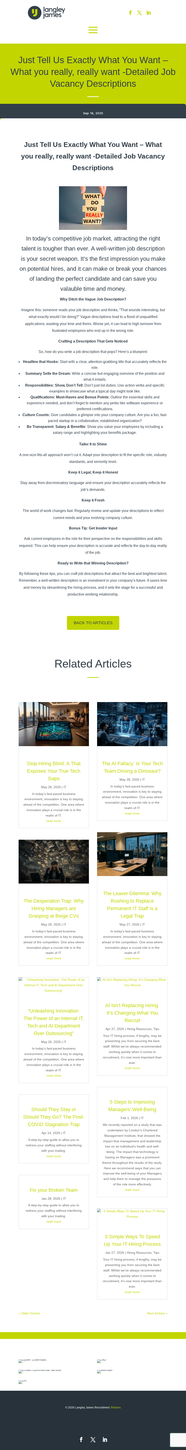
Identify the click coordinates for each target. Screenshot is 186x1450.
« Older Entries (29, 1313)
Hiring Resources (139, 1029)
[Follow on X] (139, 12)
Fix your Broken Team (54, 1190)
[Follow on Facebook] (130, 12)
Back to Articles (93, 623)
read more (53, 821)
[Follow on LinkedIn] (148, 12)
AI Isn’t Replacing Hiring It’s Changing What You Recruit (132, 1013)
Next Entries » (157, 1313)
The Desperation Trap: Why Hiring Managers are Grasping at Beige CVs (54, 908)
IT (65, 787)
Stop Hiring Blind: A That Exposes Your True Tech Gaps (54, 771)
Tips (156, 1029)
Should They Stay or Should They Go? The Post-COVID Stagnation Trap (53, 1117)
